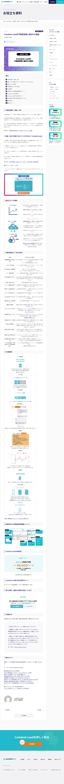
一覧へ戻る (23, 715)
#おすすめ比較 (52, 91)
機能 (17, 2)
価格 (20, 2)
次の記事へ (39, 709)
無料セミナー (9, 103)
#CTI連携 (56, 89)
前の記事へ (8, 709)
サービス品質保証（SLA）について (9, 769)
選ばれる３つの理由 (11, 84)
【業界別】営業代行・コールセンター (55, 45)
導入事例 (31, 2)
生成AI (50, 72)
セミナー (41, 2)
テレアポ (51, 62)
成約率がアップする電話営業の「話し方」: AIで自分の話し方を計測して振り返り (21, 679)
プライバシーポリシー (44, 769)
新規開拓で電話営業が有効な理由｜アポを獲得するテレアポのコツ (18, 681)
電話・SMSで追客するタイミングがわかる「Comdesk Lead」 (20, 81)
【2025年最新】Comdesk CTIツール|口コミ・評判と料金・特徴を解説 (23, 161)
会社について (57, 759)
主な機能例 (9, 89)
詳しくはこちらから (32, 246)
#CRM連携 (51, 87)
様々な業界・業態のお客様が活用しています (16, 98)
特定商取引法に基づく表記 (55, 769)
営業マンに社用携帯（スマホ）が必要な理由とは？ (15, 674)
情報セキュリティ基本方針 (33, 769)
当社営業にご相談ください (29, 317)
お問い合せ (42, 759)
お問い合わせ (60, 2)
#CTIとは (56, 87)
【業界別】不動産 (52, 38)
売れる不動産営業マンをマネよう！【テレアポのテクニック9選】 (18, 672)
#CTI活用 (51, 89)
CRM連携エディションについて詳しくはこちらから (20, 500)
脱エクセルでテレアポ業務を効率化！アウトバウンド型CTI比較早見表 (19, 683)
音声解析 (51, 75)
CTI (49, 56)
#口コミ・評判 (52, 98)
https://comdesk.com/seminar (16, 667)
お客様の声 (9, 100)
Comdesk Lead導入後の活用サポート (14, 96)
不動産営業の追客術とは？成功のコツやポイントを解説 (20, 130)
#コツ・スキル (52, 93)
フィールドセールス (53, 65)
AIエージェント (52, 49)
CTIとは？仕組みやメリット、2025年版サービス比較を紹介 (16, 688)
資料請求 (53, 2)
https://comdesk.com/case (20, 647)
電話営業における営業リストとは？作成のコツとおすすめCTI (17, 677)
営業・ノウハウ (52, 68)
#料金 (57, 98)
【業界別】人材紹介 (53, 41)
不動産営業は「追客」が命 (12, 79)
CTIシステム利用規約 (22, 769)
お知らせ (46, 2)
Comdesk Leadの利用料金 (12, 93)
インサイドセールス (53, 59)
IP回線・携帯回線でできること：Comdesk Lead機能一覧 (16, 518)
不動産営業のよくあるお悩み (13, 86)
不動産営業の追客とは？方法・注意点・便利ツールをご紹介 (16, 676)
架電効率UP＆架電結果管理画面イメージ (15, 91)
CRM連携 (51, 52)
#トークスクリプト (53, 95)
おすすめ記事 (51, 35)
